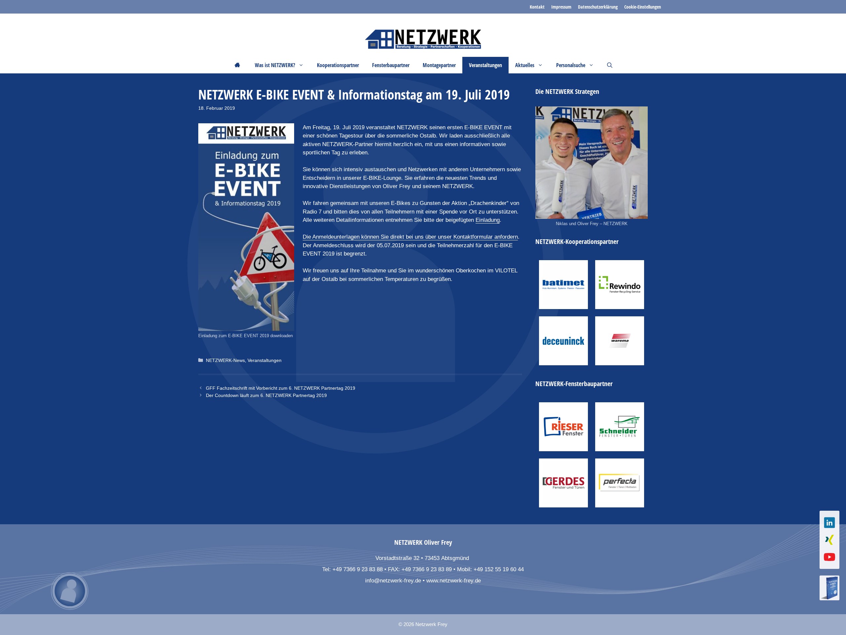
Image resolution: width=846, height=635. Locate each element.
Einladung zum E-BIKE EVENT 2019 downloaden (245, 335)
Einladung (488, 220)
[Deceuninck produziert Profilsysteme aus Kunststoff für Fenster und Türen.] (563, 341)
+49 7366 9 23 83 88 (357, 569)
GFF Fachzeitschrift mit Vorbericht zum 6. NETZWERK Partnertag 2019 (280, 388)
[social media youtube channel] (829, 557)
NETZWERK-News (225, 360)
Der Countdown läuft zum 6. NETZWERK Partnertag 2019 (266, 395)
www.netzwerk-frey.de (453, 580)
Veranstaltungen (265, 360)
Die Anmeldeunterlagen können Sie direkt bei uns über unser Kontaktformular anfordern (410, 237)
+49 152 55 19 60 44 (499, 569)
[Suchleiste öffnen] (609, 65)
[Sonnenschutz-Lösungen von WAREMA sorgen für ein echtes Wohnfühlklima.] (619, 341)
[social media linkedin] (829, 522)
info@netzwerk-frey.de (393, 580)
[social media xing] (829, 539)
